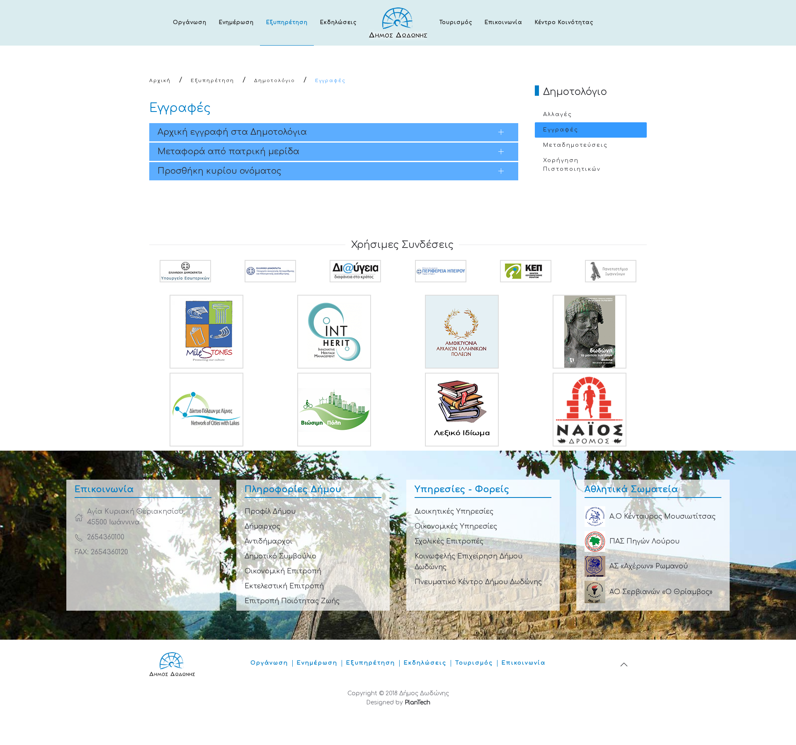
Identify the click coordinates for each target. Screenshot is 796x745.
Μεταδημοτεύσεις (575, 145)
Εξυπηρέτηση (287, 22)
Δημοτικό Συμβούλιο (280, 556)
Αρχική (160, 80)
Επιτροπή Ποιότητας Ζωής (292, 601)
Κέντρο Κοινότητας (564, 22)
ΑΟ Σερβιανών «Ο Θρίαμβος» (661, 592)
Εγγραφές (560, 130)
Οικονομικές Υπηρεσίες (456, 526)
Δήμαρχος (262, 526)
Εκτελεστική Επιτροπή (284, 586)
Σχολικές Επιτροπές (449, 541)
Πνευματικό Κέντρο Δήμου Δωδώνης (478, 582)
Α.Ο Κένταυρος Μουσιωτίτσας (662, 516)
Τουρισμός (455, 22)
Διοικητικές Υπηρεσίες (454, 511)
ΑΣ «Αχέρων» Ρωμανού (648, 566)
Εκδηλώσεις (338, 22)
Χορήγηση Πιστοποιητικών (572, 165)
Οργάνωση (189, 22)
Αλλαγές (557, 114)
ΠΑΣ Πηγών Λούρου (644, 541)
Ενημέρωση (236, 22)
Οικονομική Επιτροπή (283, 571)
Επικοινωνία (503, 22)
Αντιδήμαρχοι (268, 541)
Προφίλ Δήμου (270, 511)
